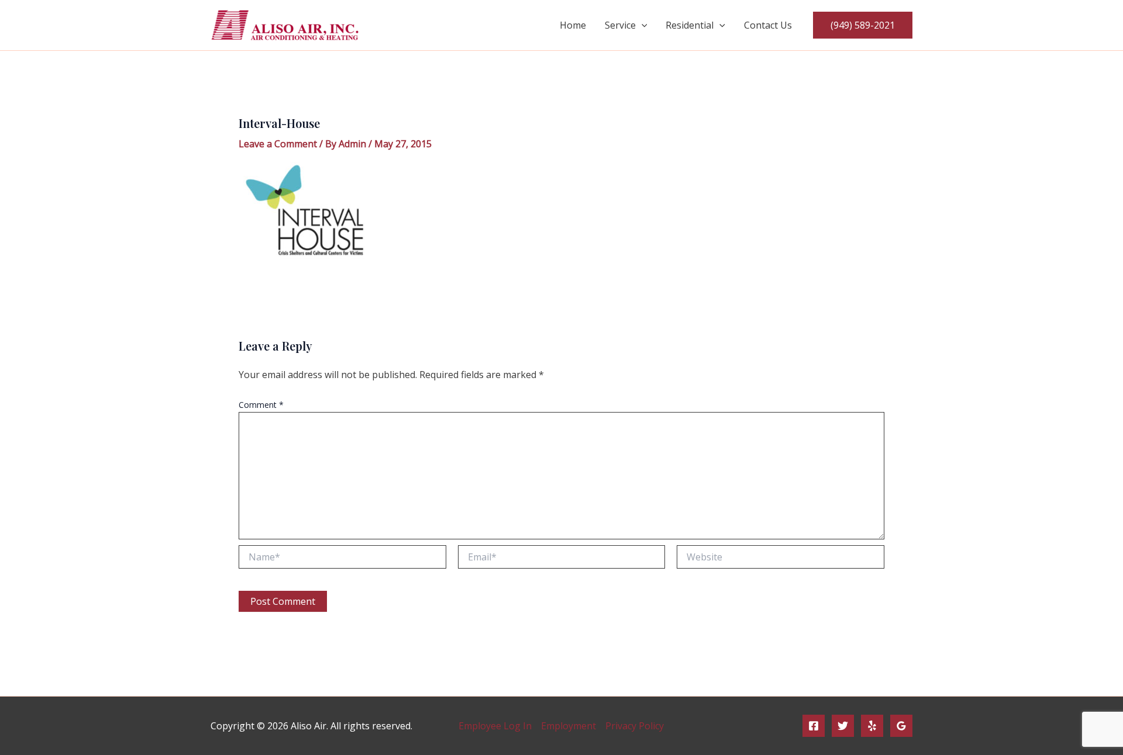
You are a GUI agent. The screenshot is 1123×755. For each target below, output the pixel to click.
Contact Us (768, 25)
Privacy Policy (634, 725)
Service (620, 25)
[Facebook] (813, 726)
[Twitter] (843, 726)
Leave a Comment (278, 143)
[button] (641, 25)
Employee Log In (495, 725)
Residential (690, 25)
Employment (568, 725)
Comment (261, 404)
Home (573, 25)
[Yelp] (872, 726)
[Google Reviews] (901, 726)
